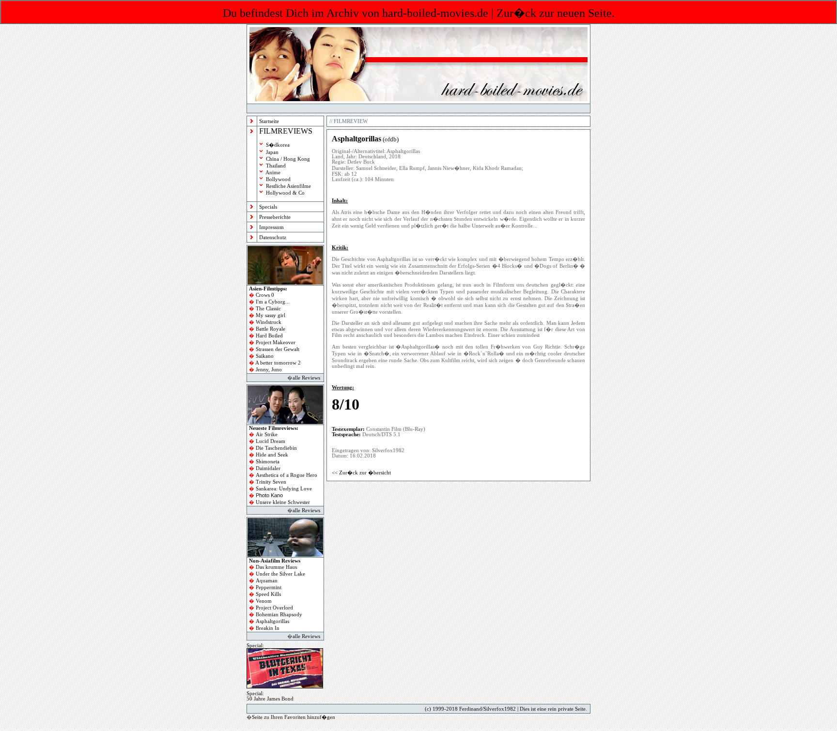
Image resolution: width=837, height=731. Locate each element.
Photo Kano (269, 495)
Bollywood (278, 179)
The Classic (268, 308)
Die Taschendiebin (276, 448)
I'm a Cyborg (270, 302)
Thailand (276, 165)
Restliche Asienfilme (288, 186)
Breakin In (267, 628)
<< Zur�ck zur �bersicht (361, 472)
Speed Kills (268, 594)
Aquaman (267, 580)
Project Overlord (274, 607)
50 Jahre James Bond (270, 698)
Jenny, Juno (269, 369)
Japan (272, 152)
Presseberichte (275, 217)
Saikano (265, 356)
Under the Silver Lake (280, 574)
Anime (272, 172)
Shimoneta (267, 461)
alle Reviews (306, 378)
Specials (268, 207)
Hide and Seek (272, 454)
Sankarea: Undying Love (284, 488)
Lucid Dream (270, 441)
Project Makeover (275, 342)
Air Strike (267, 434)
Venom (264, 601)
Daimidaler (268, 468)
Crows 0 (265, 295)
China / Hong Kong (288, 159)
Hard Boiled (269, 335)
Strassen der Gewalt (277, 349)
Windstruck (268, 322)
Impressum (271, 227)
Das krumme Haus (276, 567)
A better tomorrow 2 (278, 363)
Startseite (269, 121)
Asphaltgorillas (272, 621)
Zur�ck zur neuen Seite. (555, 13)
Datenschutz (272, 237)
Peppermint (268, 587)
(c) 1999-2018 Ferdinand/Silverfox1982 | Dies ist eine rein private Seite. (506, 709)
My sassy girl (270, 315)
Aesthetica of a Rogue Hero (286, 475)
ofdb (391, 139)
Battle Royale (270, 329)
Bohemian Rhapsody (279, 614)
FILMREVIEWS (285, 131)
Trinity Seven (271, 482)
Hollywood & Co (285, 193)
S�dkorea (278, 145)
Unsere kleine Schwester (283, 502)
